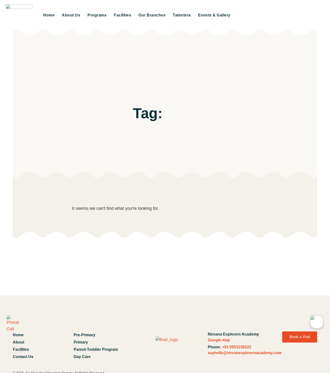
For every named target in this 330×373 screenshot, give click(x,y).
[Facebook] (284, 358)
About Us (71, 15)
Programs (97, 15)
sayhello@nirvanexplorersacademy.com (244, 353)
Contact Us (23, 357)
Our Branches (151, 15)
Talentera (182, 15)
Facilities (122, 15)
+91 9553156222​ (236, 347)
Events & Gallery (214, 15)
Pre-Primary (84, 335)
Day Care (82, 357)
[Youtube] (297, 358)
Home (49, 15)
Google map (219, 340)
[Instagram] (311, 358)
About (18, 342)
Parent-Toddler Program (96, 349)
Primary (81, 342)
